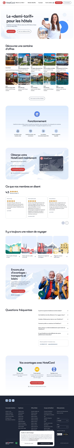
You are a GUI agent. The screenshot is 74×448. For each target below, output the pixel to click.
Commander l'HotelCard (18, 169)
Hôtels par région (34, 413)
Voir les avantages (15, 294)
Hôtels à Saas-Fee (34, 426)
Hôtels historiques (21, 421)
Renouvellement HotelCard (10, 419)
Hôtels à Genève (34, 416)
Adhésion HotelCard (9, 413)
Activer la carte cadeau (10, 416)
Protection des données (48, 423)
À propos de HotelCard (48, 411)
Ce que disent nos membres (49, 414)
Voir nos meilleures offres (24, 31)
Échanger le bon (8, 418)
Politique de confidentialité (34, 438)
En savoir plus (11, 31)
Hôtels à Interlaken (34, 418)
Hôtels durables (21, 426)
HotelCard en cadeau (9, 414)
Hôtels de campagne (22, 423)
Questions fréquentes (48, 418)
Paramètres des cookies (48, 426)
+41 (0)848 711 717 (43, 344)
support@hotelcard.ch (52, 344)
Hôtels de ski (20, 419)
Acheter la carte (8, 411)
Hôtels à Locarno (34, 421)
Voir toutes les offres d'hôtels (37, 98)
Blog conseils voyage (22, 428)
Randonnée (20, 414)
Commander (58, 2)
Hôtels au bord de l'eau (22, 424)
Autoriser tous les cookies (45, 443)
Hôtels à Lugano (34, 423)
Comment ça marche (48, 413)
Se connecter (67, 2)
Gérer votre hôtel (60, 413)
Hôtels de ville (20, 416)
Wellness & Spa (21, 411)
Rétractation (46, 424)
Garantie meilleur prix (35, 411)
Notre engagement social (48, 429)
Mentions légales (47, 428)
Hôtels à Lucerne (34, 424)
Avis (44, 416)
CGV (45, 421)
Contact (45, 419)
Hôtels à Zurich (34, 429)
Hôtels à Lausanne (34, 419)
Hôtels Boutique (21, 413)
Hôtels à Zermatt (34, 428)
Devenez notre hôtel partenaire (62, 411)
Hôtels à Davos (34, 414)
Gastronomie (20, 418)
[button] (12, 62)
